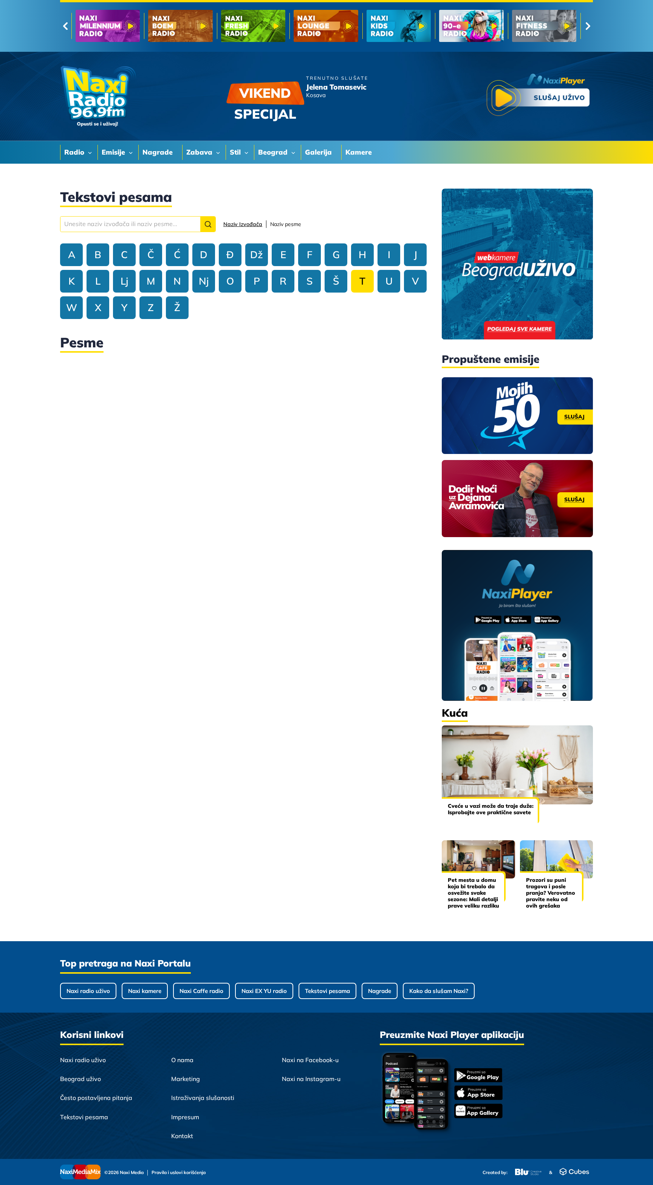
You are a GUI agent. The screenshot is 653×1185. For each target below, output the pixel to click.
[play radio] (538, 96)
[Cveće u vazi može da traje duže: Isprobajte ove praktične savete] (517, 764)
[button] (207, 224)
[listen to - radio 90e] (325, 25)
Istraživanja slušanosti (202, 1097)
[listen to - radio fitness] (398, 25)
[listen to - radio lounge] (180, 25)
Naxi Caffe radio (201, 990)
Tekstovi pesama (327, 990)
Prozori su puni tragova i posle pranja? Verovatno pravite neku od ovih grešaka (550, 893)
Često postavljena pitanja (96, 1097)
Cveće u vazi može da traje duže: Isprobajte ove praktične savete (491, 809)
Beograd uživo (80, 1079)
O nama (182, 1060)
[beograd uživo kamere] (517, 265)
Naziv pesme (285, 224)
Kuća (455, 712)
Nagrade (379, 990)
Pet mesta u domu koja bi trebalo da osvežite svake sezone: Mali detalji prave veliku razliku (473, 893)
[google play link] (478, 1076)
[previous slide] (65, 26)
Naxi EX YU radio (264, 990)
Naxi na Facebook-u (310, 1060)
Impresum (185, 1117)
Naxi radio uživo (88, 990)
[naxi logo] (98, 96)
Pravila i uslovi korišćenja (179, 1172)
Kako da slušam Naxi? (438, 990)
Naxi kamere (144, 990)
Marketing (185, 1079)
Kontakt (182, 1136)
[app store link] (478, 1093)
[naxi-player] (517, 626)
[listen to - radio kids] (253, 25)
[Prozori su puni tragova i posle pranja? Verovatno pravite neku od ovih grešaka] (556, 859)
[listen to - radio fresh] (107, 25)
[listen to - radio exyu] (471, 25)
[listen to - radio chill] (544, 25)
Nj (204, 281)
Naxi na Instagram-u (311, 1079)
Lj (124, 281)
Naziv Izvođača (242, 224)
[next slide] (588, 26)
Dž (256, 254)
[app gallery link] (478, 1112)
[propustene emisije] (517, 415)
